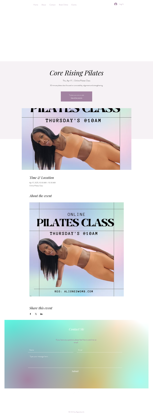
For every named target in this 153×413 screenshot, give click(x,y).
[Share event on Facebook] (30, 314)
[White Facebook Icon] (73, 392)
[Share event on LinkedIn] (41, 314)
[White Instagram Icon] (79, 392)
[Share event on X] (36, 314)
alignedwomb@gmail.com (110, 392)
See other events (76, 97)
